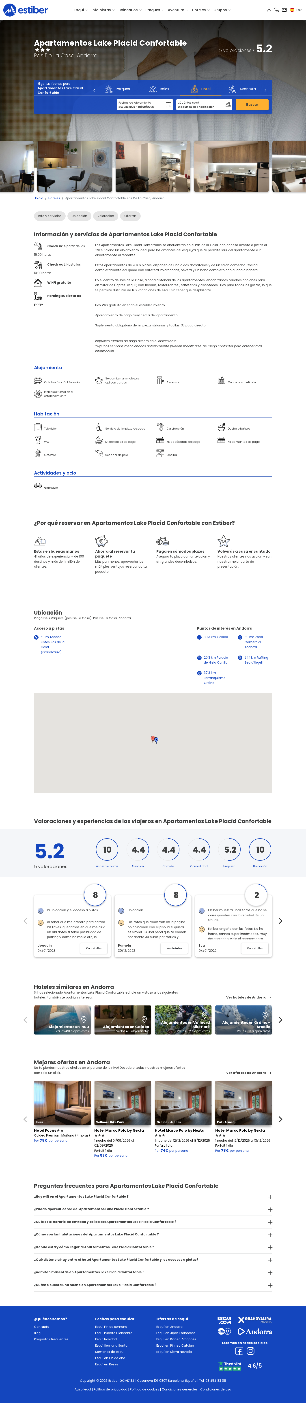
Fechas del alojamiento (135, 102)
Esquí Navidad (106, 1339)
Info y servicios (49, 216)
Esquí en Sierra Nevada (174, 1352)
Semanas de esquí (109, 1352)
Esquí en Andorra (169, 1326)
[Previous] (94, 90)
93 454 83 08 (215, 1380)
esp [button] (298, 10)
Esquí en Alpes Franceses (175, 1333)
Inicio (39, 198)
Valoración (105, 216)
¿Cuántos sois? (188, 102)
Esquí (79, 10)
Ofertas (130, 216)
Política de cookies (144, 1389)
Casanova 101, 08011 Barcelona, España (166, 1380)
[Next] (265, 90)
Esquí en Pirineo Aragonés (176, 1339)
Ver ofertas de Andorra (246, 1073)
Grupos (220, 10)
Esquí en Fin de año (110, 1358)
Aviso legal (83, 1389)
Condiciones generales (180, 1389)
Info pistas (101, 10)
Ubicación (79, 216)
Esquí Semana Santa (111, 1345)
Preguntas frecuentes (51, 1339)
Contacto (41, 1326)
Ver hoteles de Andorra (246, 997)
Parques (152, 10)
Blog (37, 1333)
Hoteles (199, 10)
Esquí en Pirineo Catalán (175, 1345)
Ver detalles (93, 948)
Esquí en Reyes (106, 1364)
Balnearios (128, 10)
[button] (156, 740)
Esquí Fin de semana (111, 1326)
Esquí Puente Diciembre (113, 1333)
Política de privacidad (110, 1389)
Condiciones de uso (215, 1389)
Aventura (176, 10)
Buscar (252, 104)
